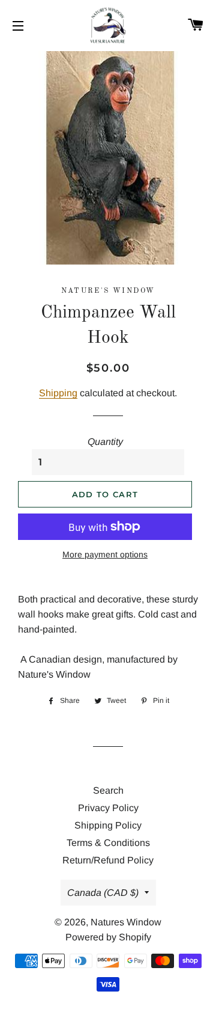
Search (108, 790)
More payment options (105, 554)
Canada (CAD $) (103, 893)
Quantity (105, 442)
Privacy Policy (108, 808)
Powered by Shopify (108, 937)
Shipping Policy (108, 825)
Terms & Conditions (108, 843)
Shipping (58, 393)
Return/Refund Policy (108, 860)
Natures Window (126, 922)
